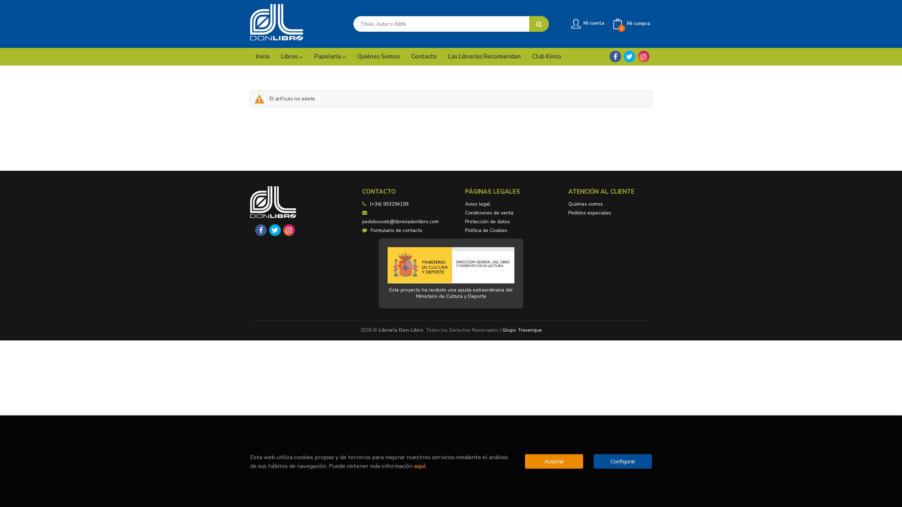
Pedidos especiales (589, 212)
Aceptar (554, 461)
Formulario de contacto (396, 230)
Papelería (328, 56)
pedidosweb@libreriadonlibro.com (400, 221)
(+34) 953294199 (389, 204)
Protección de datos (487, 221)
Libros (290, 56)
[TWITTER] (629, 56)
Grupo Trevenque (522, 330)
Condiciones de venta (489, 212)
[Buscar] (539, 24)
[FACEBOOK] (615, 56)
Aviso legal (477, 204)
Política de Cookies (486, 230)
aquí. (420, 466)
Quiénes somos (585, 204)
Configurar (623, 461)
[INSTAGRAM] (643, 56)
